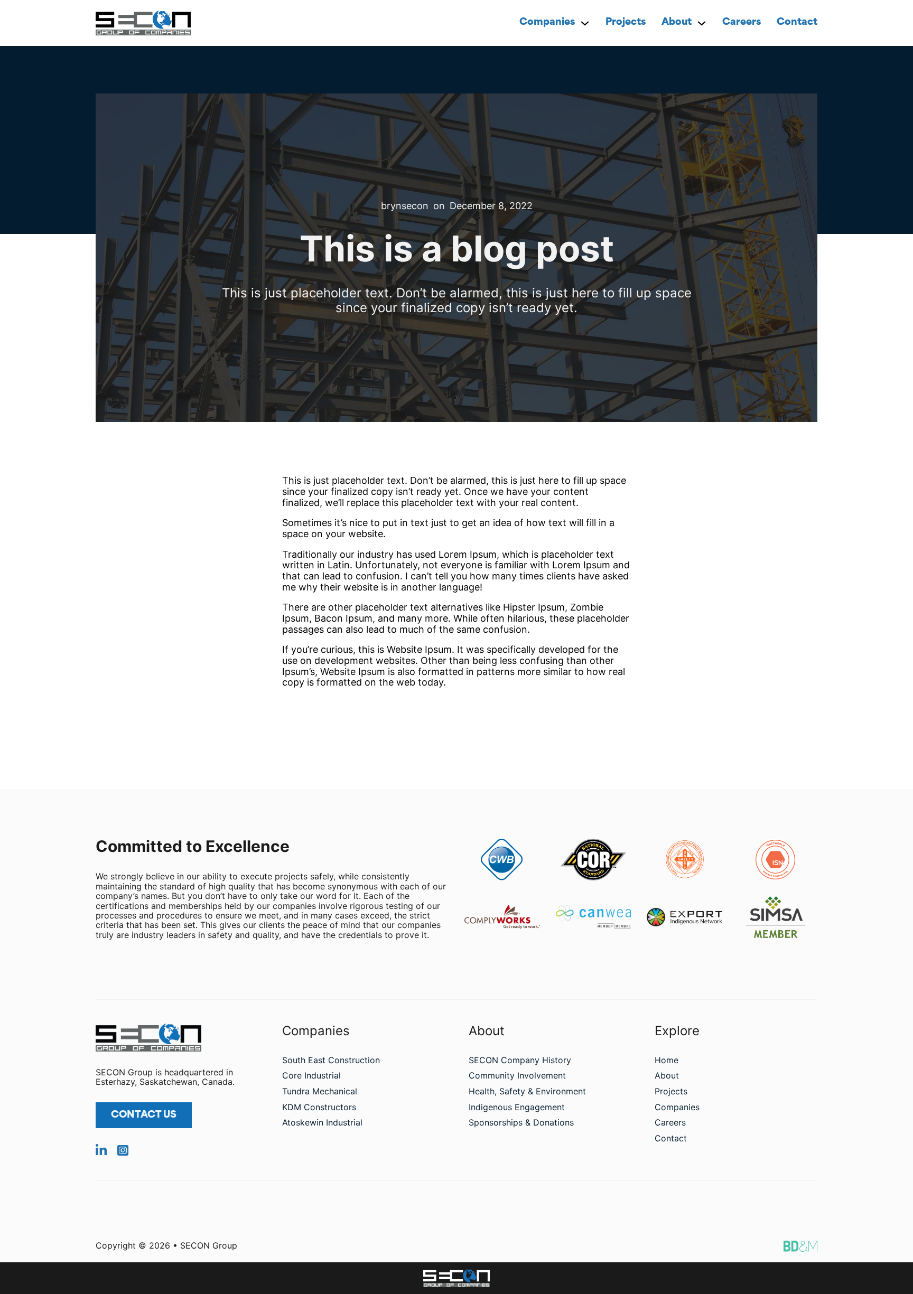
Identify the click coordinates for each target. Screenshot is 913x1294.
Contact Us (143, 1115)
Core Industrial (311, 1075)
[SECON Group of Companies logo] (456, 1278)
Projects (625, 22)
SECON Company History (520, 1060)
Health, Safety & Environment (527, 1091)
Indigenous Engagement (517, 1107)
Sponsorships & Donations (521, 1122)
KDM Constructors (319, 1107)
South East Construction (331, 1060)
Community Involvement (517, 1075)
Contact (797, 22)
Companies (547, 22)
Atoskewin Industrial (322, 1122)
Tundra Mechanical (319, 1091)
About (677, 22)
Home (666, 1060)
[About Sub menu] (701, 23)
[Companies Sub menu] (585, 23)
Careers (741, 22)
